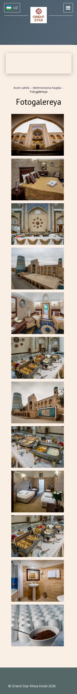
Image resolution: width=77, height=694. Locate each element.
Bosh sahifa (22, 88)
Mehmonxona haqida (47, 88)
